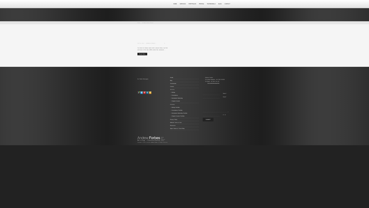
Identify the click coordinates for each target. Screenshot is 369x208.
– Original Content (175, 101)
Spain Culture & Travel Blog (177, 128)
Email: (224, 96)
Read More (142, 54)
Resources (173, 125)
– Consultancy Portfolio (176, 110)
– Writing (173, 92)
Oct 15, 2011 (141, 43)
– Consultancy (174, 95)
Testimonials (173, 83)
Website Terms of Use (176, 122)
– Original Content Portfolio (177, 116)
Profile (171, 77)
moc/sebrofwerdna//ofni (213, 83)
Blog (171, 80)
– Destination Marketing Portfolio (179, 113)
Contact (172, 86)
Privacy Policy (173, 119)
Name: (225, 93)
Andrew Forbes (150, 43)
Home (138, 22)
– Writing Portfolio (175, 107)
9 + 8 (224, 114)
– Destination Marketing (177, 98)
